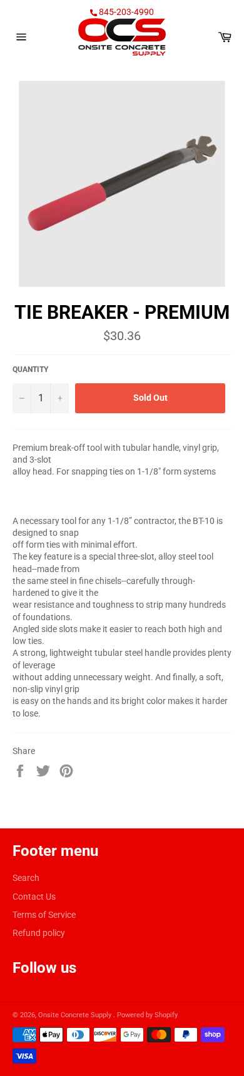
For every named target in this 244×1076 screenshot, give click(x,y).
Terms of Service (44, 915)
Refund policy (39, 933)
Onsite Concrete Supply (75, 1015)
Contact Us (34, 897)
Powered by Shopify (147, 1015)
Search (26, 878)
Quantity (30, 369)
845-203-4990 (125, 12)
